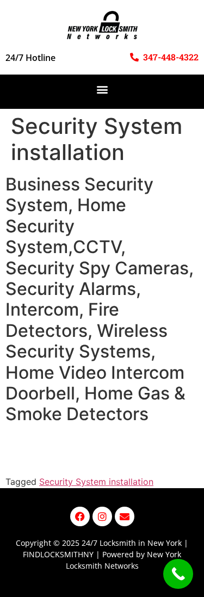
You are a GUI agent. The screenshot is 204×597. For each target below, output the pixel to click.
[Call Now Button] (178, 574)
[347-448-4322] (134, 57)
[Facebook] (80, 516)
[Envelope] (124, 516)
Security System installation (96, 481)
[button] (102, 89)
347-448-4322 (171, 57)
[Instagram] (102, 516)
